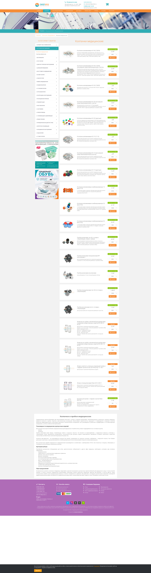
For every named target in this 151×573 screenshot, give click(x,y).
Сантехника (40, 109)
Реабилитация (41, 102)
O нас (86, 487)
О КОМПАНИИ (69, 10)
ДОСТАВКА (78, 10)
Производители (104, 487)
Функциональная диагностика (45, 122)
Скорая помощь (41, 112)
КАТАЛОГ (47, 10)
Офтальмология (41, 91)
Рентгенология (41, 105)
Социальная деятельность (91, 488)
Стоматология (41, 136)
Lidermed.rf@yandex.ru (90, 4)
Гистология (40, 61)
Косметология (40, 74)
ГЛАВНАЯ (39, 10)
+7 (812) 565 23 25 (40, 488)
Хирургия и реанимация (43, 126)
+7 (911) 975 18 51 (40, 489)
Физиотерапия (41, 119)
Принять (38, 570)
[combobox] (63, 31)
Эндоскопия (40, 132)
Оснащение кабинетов (106, 488)
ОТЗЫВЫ (103, 10)
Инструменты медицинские (44, 71)
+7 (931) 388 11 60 (40, 491)
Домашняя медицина (42, 67)
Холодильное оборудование (44, 129)
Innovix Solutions (78, 512)
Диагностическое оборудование (45, 64)
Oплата (102, 492)
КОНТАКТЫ (111, 10)
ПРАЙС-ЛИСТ (88, 10)
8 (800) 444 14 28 (89, 6)
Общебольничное (41, 85)
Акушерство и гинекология (44, 44)
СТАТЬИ (96, 10)
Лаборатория (40, 78)
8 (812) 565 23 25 (87, 2)
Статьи (86, 492)
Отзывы (102, 490)
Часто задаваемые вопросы (91, 490)
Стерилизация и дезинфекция (44, 115)
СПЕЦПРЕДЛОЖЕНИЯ (57, 10)
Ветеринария (40, 57)
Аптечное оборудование (48, 35)
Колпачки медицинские (42, 52)
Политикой (96, 566)
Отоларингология (41, 88)
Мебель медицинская (42, 81)
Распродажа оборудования (44, 95)
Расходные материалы (43, 98)
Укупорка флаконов (41, 54)
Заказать (113, 57)
